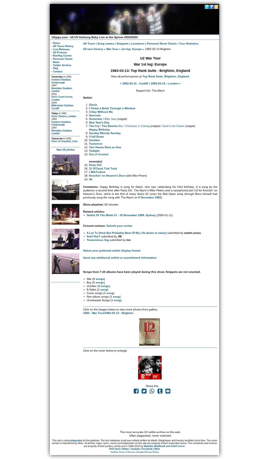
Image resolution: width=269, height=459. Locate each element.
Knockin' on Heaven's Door (107, 175)
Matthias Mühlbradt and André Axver (164, 446)
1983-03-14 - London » (166, 83)
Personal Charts (62, 58)
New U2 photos (66, 149)
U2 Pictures (60, 52)
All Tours (89, 43)
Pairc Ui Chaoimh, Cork (64, 141)
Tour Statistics (189, 43)
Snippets (123, 43)
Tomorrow (95, 143)
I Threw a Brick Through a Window (112, 108)
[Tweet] (144, 392)
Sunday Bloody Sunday (105, 133)
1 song (102, 289)
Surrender (95, 118)
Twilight (94, 150)
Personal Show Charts (162, 43)
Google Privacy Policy (148, 452)
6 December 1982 (149, 197)
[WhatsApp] (152, 392)
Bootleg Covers (62, 55)
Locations (138, 43)
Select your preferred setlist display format (111, 250)
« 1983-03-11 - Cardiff (134, 83)
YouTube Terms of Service (122, 452)
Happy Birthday (99, 129)
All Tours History (63, 46)
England (183, 76)
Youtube (135, 449)
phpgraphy (76, 440)
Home (56, 43)
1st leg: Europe (131, 49)
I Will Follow (97, 172)
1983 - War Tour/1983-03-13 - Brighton (108, 313)
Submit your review (119, 225)
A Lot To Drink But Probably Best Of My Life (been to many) (127, 232)
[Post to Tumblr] (160, 392)
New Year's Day (99, 122)
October (94, 140)
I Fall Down (96, 136)
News (56, 62)
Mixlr (157, 449)
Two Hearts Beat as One (105, 147)
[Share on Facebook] (136, 392)
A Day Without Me (101, 111)
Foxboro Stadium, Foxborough (61, 81)
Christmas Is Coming (137, 126)
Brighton (170, 76)
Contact (57, 71)
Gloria (93, 104)
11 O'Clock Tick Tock (103, 168)
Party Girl (95, 165)
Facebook (147, 449)
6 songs (98, 278)
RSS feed (114, 449)
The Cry (94, 126)
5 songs (98, 282)
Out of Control (98, 154)
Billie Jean (110, 119)
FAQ (55, 68)
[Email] (168, 392)
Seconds (95, 115)
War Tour (112, 49)
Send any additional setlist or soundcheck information (120, 257)
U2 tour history (93, 49)
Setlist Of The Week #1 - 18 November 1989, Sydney (121, 215)
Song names (105, 43)
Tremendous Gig (98, 240)
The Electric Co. (112, 126)
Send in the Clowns (173, 126)
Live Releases (61, 49)
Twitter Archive (62, 65)
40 (90, 179)
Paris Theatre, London (63, 116)
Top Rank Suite (152, 76)
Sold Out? (93, 236)
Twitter (125, 449)
